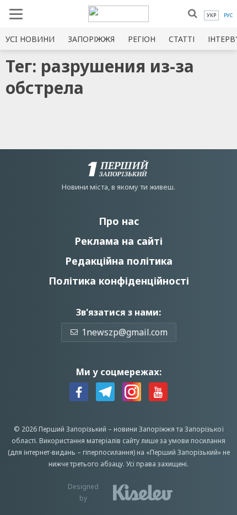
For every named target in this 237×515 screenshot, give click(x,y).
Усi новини (30, 39)
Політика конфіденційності (119, 280)
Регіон (141, 39)
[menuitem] (211, 15)
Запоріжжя (91, 39)
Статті (182, 39)
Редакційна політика (119, 260)
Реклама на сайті (118, 241)
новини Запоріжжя (144, 429)
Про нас (119, 221)
